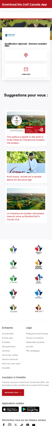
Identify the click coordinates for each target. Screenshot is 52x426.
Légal (29, 327)
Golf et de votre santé (11, 363)
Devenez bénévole (10, 359)
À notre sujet (7, 337)
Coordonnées (7, 333)
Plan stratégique (33, 350)
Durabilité (6, 367)
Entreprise (7, 327)
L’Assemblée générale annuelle (35, 344)
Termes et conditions (35, 337)
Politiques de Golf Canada (37, 333)
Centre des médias (10, 355)
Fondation (6, 342)
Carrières (6, 350)
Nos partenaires (8, 346)
